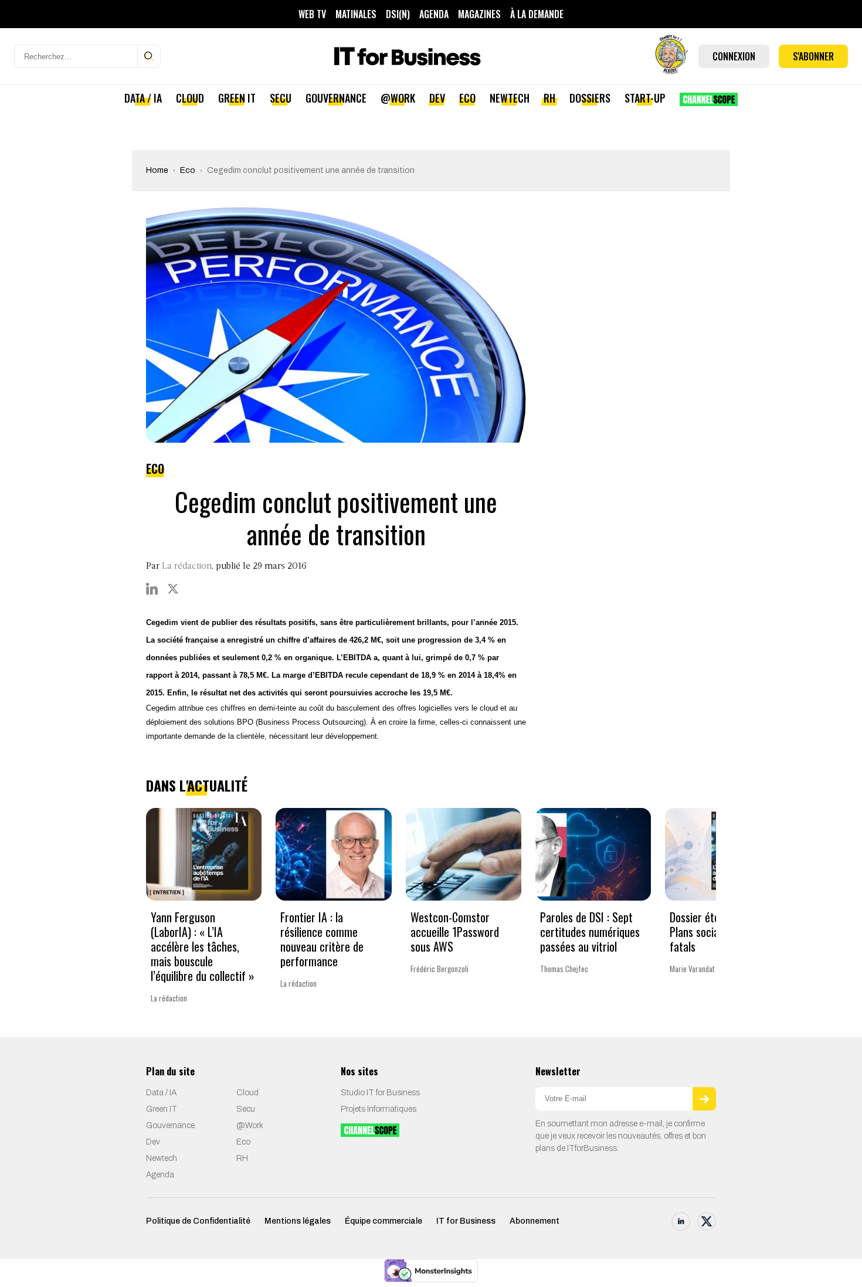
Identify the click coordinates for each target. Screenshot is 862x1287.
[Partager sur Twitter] (173, 589)
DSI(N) (398, 14)
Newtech (510, 98)
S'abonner (813, 56)
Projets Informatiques (378, 1109)
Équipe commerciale (383, 1221)
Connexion (733, 56)
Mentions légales (297, 1221)
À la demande (537, 14)
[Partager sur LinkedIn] (152, 589)
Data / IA (143, 98)
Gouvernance (336, 98)
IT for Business (466, 1221)
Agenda (434, 14)
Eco (467, 98)
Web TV (312, 14)
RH (549, 98)
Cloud (190, 98)
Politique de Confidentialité (198, 1221)
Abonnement (534, 1221)
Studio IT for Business (380, 1092)
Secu (280, 98)
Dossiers (589, 98)
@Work (398, 98)
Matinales (355, 14)
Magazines (479, 14)
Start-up (645, 98)
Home (157, 170)
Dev (437, 98)
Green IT (237, 98)
